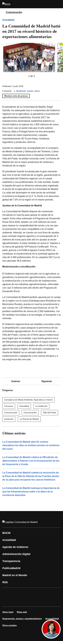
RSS (5, 582)
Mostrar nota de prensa (16, 96)
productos (8, 419)
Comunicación (14, 12)
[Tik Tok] (6, 601)
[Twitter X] (24, 593)
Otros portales (9, 625)
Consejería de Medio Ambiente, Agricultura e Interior (28, 400)
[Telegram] (24, 601)
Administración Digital (16, 554)
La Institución (41, 406)
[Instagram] (15, 593)
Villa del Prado (49, 412)
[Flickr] (15, 601)
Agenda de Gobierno (15, 547)
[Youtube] (33, 593)
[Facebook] (6, 593)
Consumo (8, 406)
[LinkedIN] (42, 593)
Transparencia (11, 561)
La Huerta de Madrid (29, 419)
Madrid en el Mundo (14, 575)
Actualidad (8, 20)
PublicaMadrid (11, 568)
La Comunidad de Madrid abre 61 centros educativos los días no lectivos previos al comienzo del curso (30, 445)
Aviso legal (7, 612)
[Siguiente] (39, 76)
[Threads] (33, 601)
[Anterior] (23, 76)
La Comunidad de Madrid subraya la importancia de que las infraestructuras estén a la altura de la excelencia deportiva (31, 491)
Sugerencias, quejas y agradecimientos (22, 618)
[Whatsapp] (50, 593)
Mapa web (22, 612)
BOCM (6, 532)
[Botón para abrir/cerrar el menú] (59, 4)
